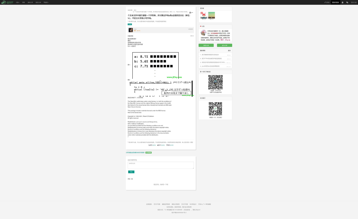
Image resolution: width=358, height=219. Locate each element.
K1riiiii (135, 29)
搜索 (46, 2)
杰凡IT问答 (157, 204)
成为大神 (224, 45)
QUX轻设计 (193, 204)
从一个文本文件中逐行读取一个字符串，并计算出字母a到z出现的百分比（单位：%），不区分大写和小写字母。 (160, 11)
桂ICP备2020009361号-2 (179, 212)
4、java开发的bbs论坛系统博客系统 (209, 66)
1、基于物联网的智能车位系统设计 (209, 54)
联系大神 (38, 2)
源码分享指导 (176, 204)
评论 (131, 172)
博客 (23, 2)
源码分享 (30, 2)
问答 (17, 2)
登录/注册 (354, 2)
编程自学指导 (166, 204)
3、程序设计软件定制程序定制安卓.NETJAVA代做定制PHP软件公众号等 (213, 62)
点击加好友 (187, 210)
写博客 (328, 2)
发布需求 (336, 2)
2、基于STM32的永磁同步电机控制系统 (211, 58)
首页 (135, 10)
